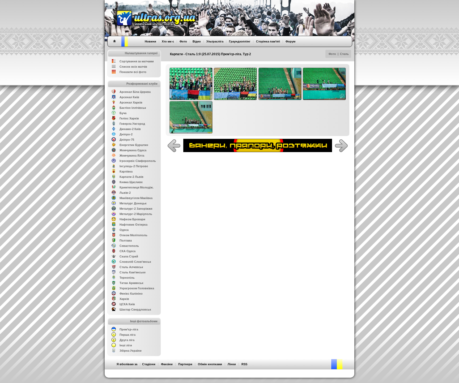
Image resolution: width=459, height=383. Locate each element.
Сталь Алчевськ (131, 267)
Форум (290, 41)
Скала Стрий (129, 256)
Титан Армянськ (131, 283)
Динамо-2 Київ (130, 129)
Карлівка (126, 171)
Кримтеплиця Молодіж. (137, 187)
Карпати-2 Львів (131, 176)
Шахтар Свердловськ (135, 309)
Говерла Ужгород (132, 123)
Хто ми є (168, 41)
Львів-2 (125, 192)
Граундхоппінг (239, 41)
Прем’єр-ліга (129, 329)
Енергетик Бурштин (134, 145)
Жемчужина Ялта (132, 155)
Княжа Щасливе (131, 182)
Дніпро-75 (127, 139)
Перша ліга (127, 334)
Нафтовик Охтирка (133, 224)
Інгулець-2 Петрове (134, 166)
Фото (332, 53)
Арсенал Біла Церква (135, 91)
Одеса (124, 229)
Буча (123, 113)
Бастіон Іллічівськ (133, 107)
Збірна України (131, 350)
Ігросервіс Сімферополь (138, 160)
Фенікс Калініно (131, 293)
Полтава (126, 240)
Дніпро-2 (126, 134)
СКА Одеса (127, 251)
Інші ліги (126, 345)
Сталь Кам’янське (133, 272)
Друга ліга (127, 340)
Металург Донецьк (133, 203)
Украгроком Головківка (137, 288)
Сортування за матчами (137, 61)
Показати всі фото (133, 72)
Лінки (232, 364)
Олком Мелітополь (133, 235)
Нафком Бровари (132, 219)
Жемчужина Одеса (133, 150)
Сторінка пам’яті (268, 41)
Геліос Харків (129, 118)
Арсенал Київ (129, 97)
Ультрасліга (214, 41)
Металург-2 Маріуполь (136, 214)
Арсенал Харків (131, 102)
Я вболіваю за (127, 364)
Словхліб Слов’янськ (135, 261)
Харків (124, 298)
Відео (197, 41)
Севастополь (129, 245)
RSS (244, 364)
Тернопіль (127, 277)
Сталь (344, 53)
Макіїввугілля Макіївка (136, 198)
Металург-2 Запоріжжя (136, 208)
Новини (150, 41)
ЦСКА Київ (127, 304)
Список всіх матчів (133, 66)
